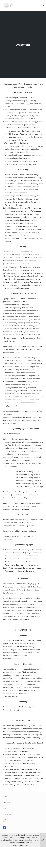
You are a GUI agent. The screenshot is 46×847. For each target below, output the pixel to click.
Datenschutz (7, 814)
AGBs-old (23, 45)
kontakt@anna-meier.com (13, 675)
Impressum (6, 802)
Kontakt (5, 796)
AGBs (4, 808)
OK (27, 845)
